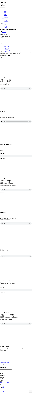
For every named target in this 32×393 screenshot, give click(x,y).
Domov (3, 31)
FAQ (4, 19)
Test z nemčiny (6, 17)
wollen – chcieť (6, 49)
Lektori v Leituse (6, 21)
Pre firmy (3, 387)
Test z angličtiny (6, 16)
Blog (2, 23)
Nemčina (5, 14)
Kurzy (4, 10)
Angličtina (5, 13)
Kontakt (3, 22)
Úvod (3, 9)
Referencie (5, 11)
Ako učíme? (5, 20)
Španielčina (5, 15)
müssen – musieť (7, 46)
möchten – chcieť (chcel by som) (8, 50)
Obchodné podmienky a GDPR (4, 382)
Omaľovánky (5, 27)
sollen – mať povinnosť (7, 47)
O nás (3, 18)
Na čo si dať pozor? (5, 51)
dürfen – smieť (6, 45)
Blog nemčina (4, 32)
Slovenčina (5, 26)
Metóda (5, 12)
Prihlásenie (1, 6)
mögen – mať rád (7, 48)
